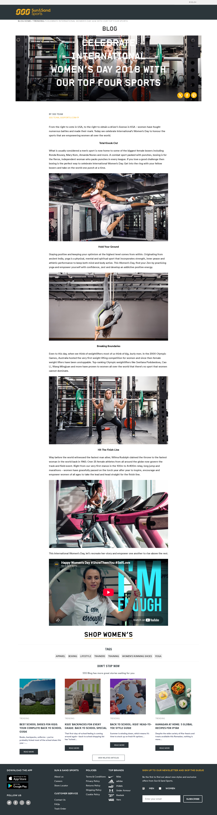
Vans (118, 799)
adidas (119, 781)
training (113, 656)
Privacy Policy (93, 781)
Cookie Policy (93, 794)
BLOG (109, 28)
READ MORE (29, 751)
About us (58, 776)
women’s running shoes (137, 656)
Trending (38, 20)
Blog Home (24, 20)
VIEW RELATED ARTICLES (108, 757)
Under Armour (123, 790)
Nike (118, 776)
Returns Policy (93, 785)
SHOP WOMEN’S (108, 634)
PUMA (119, 785)
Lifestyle (85, 656)
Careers (58, 781)
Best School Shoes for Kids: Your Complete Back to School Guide (41, 727)
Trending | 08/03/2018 (108, 32)
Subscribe (192, 799)
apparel (60, 656)
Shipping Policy (93, 789)
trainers (99, 656)
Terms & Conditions (96, 776)
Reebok (120, 795)
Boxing (72, 656)
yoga (158, 656)
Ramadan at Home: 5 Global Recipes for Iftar (174, 725)
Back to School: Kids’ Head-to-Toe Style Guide (131, 725)
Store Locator (61, 785)
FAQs (57, 804)
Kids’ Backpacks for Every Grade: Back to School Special (86, 725)
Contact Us (59, 799)
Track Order (60, 808)
